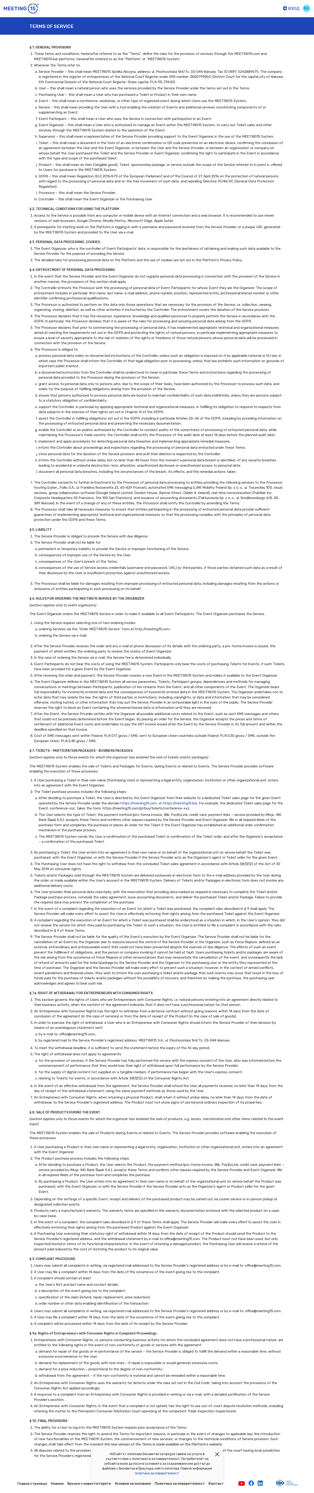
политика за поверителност (157, 1473)
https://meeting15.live (180, 803)
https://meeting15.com (138, 803)
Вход (293, 8)
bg (306, 8)
